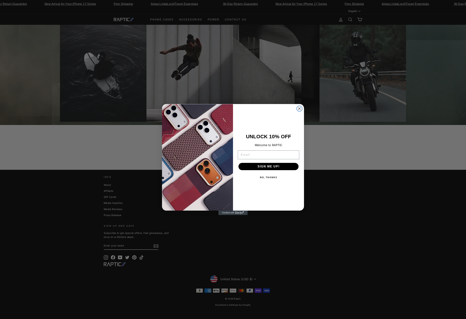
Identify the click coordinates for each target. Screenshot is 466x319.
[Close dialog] (299, 108)
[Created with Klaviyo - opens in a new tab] (233, 213)
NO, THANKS (268, 177)
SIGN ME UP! (269, 166)
